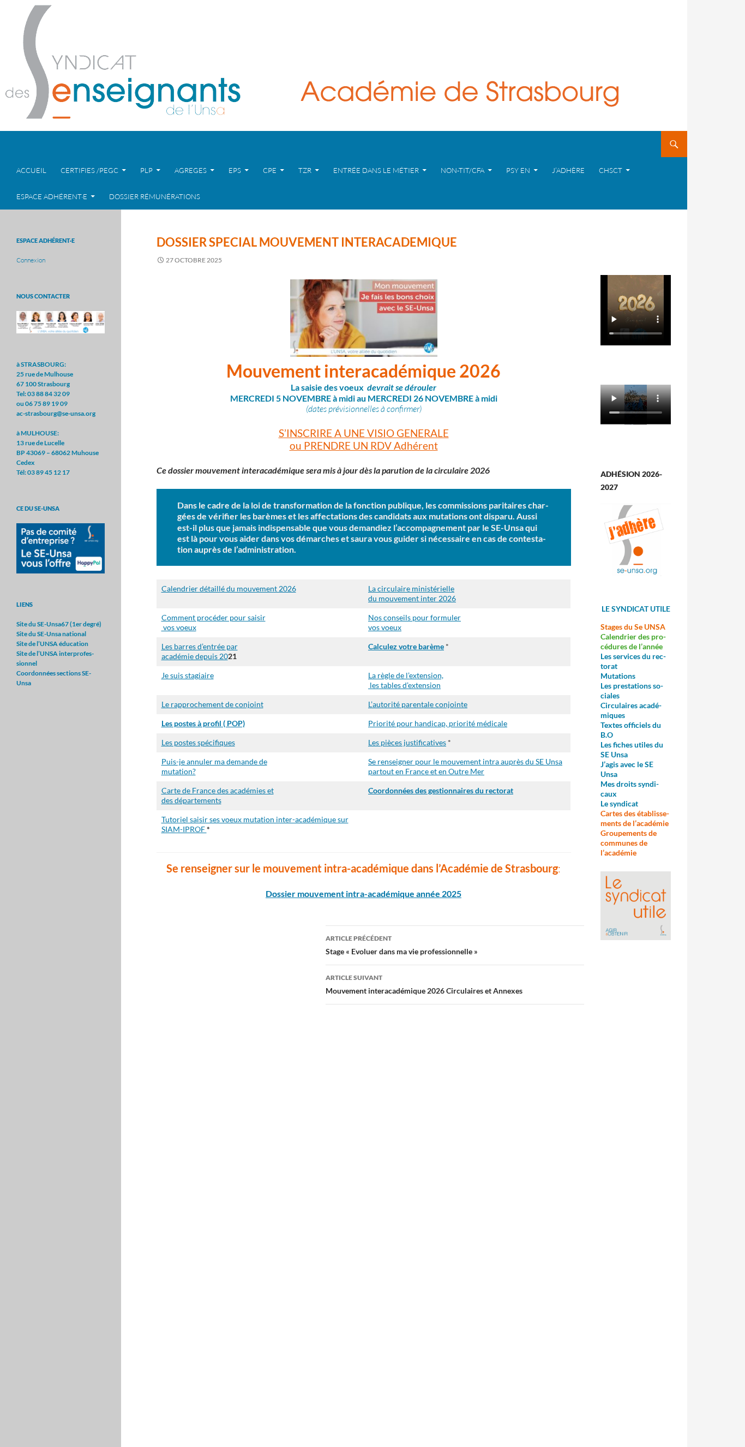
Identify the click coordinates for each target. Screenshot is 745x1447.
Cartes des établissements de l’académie (634, 818)
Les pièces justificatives (407, 742)
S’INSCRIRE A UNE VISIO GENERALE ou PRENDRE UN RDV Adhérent (364, 439)
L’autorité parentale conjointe (417, 704)
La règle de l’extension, (405, 675)
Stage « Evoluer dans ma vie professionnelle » (402, 945)
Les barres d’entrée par (199, 646)
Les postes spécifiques (198, 742)
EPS (235, 170)
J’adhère (568, 170)
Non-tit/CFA (462, 170)
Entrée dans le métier (376, 170)
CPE (270, 170)
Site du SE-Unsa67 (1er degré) (58, 624)
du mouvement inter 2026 (412, 598)
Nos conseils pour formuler (414, 617)
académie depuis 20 (194, 656)
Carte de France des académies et (217, 790)
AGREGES (191, 170)
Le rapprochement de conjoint (212, 704)
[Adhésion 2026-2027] (635, 540)
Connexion (30, 260)
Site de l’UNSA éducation (52, 643)
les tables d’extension (404, 685)
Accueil (31, 170)
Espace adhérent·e (51, 196)
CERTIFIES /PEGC (89, 170)
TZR (304, 170)
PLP (146, 170)
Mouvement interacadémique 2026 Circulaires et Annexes (424, 984)
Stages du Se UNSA (632, 626)
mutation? (178, 771)
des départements (191, 800)
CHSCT (610, 170)
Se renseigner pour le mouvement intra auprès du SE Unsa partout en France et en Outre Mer (465, 766)
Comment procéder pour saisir (213, 617)
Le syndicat (619, 803)
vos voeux (178, 627)
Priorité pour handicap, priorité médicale (437, 723)
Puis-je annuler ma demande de (214, 761)
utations (621, 675)
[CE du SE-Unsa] (60, 547)
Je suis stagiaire (187, 675)
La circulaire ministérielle (411, 588)
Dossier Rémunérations (154, 196)
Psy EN (518, 170)
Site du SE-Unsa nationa (50, 634)
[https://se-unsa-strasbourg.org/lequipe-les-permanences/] (60, 322)
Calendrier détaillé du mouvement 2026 (228, 588)
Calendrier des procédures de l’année (633, 641)
